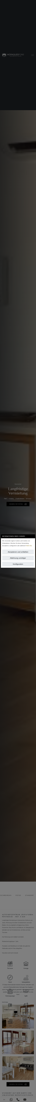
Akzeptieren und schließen (18, 552)
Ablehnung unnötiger (18, 558)
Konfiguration (18, 564)
